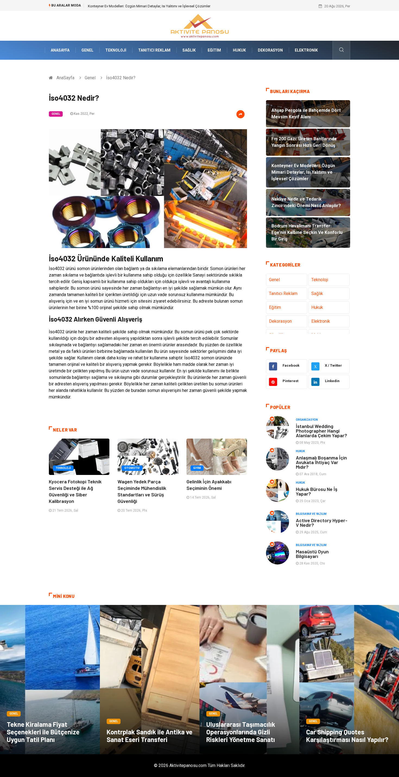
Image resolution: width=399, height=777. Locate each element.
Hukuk (239, 50)
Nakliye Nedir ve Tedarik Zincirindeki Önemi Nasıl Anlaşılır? (133, 6)
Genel (87, 50)
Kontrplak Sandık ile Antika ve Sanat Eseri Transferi (149, 735)
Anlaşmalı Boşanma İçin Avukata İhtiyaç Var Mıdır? (321, 462)
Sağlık (189, 50)
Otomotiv (132, 468)
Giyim (197, 468)
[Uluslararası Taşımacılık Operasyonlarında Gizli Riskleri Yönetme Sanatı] (249, 679)
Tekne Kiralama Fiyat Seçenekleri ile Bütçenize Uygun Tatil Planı (43, 731)
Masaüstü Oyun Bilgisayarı (312, 553)
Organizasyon (307, 419)
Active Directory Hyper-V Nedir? (321, 522)
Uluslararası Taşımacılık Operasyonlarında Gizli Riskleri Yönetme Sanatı (240, 731)
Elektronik (306, 50)
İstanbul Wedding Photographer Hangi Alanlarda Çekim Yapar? (321, 430)
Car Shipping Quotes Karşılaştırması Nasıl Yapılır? (347, 735)
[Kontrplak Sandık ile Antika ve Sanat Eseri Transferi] (150, 679)
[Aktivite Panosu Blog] (199, 25)
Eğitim (214, 50)
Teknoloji (115, 50)
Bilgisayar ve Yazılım (311, 513)
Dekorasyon (270, 50)
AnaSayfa (60, 50)
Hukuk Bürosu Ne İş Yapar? (316, 491)
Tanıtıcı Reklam (154, 50)
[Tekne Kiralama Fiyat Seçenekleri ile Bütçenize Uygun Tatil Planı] (50, 679)
